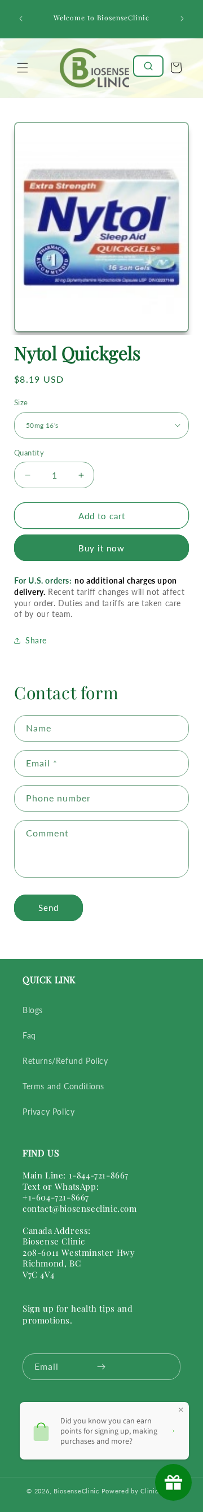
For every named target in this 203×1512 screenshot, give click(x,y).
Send (48, 907)
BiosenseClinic (76, 1491)
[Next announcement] (182, 18)
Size (21, 402)
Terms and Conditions (63, 1086)
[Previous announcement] (20, 18)
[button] (22, 67)
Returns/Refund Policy (65, 1061)
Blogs (33, 1010)
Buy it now (101, 548)
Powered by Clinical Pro (139, 1491)
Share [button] (36, 640)
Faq (29, 1035)
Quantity (29, 452)
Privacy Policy (48, 1111)
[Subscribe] (101, 1366)
